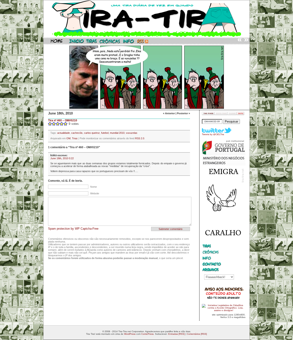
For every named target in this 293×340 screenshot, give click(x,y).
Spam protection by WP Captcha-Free (73, 228)
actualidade (63, 132)
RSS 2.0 (139, 138)
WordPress (130, 334)
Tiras (75, 138)
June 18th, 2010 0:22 (62, 158)
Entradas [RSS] (176, 334)
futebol (105, 132)
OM (68, 138)
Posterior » (183, 113)
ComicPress (147, 334)
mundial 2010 (117, 132)
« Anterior (169, 113)
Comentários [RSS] (197, 334)
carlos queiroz (92, 132)
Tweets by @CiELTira (213, 134)
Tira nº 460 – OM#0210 (62, 120)
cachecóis (77, 132)
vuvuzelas (131, 132)
